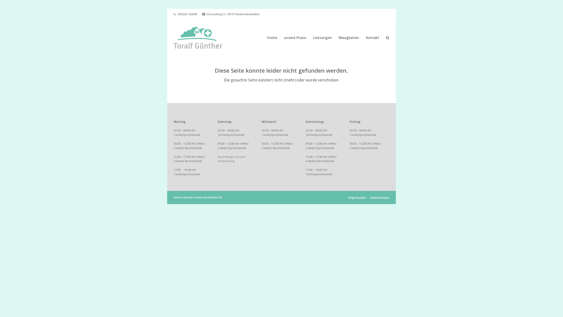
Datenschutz (379, 197)
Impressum (357, 197)
